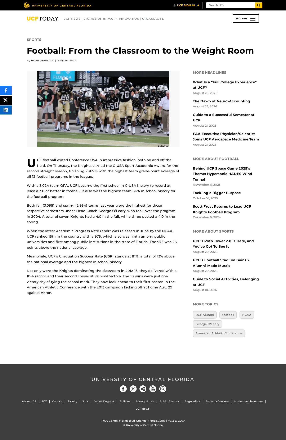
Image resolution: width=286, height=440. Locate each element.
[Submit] (258, 5)
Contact (57, 401)
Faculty (72, 401)
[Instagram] (162, 388)
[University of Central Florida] (57, 5)
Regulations (193, 401)
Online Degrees (104, 401)
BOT (44, 401)
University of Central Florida (143, 379)
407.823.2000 (176, 420)
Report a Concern (217, 401)
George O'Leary (207, 324)
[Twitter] (133, 388)
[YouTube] (152, 388)
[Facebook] (123, 388)
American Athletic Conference (219, 333)
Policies (125, 401)
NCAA (246, 314)
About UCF (29, 401)
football (228, 314)
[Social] (143, 388)
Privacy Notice (145, 401)
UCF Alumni (205, 314)
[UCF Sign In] (186, 5)
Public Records (169, 401)
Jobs (85, 401)
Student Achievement (248, 401)
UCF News (142, 408)
